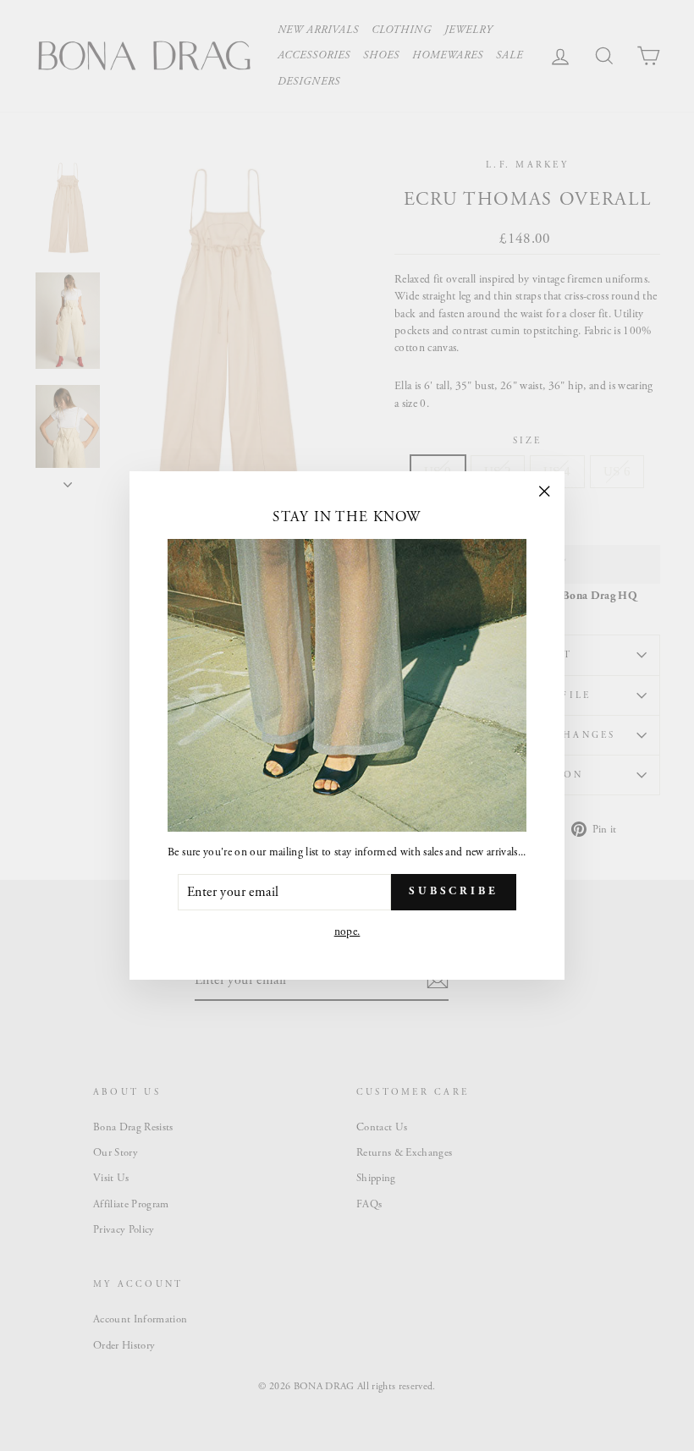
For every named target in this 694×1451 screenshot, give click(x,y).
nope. (347, 932)
